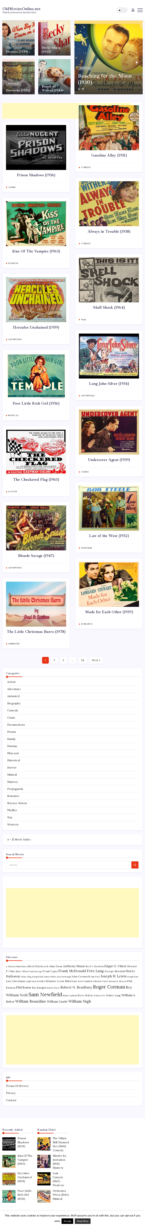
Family (11, 739)
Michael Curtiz (101, 981)
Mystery (12, 781)
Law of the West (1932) (109, 535)
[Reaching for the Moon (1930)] (108, 57)
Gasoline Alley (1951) (109, 155)
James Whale (50, 976)
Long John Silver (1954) (109, 383)
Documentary (16, 724)
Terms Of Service (17, 1086)
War (10, 817)
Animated (13, 696)
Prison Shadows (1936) (36, 175)
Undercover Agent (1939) (109, 459)
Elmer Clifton (22, 971)
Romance (13, 796)
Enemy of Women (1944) (52, 88)
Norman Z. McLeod (117, 981)
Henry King (26, 976)
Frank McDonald (72, 971)
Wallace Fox (99, 995)
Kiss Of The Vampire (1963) (36, 251)
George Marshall (115, 971)
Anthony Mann (74, 966)
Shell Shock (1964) (109, 307)
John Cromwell (81, 976)
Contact (11, 1100)
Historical (13, 760)
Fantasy (12, 746)
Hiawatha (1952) (18, 90)
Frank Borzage (35, 971)
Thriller (12, 810)
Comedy (12, 710)
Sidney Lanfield (70, 995)
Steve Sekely (85, 995)
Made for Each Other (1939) (109, 611)
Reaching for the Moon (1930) (105, 79)
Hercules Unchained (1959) (36, 327)
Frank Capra (50, 971)
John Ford (95, 976)
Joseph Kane (132, 976)
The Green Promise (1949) (17, 49)
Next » (96, 660)
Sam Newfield (45, 994)
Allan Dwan (55, 966)
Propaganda (15, 789)
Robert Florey (53, 988)
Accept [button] (67, 1221)
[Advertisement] (66, 111)
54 (82, 660)
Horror (11, 767)
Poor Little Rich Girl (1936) (36, 403)
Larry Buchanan (15, 981)
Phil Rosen (23, 987)
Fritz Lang (95, 971)
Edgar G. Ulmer (115, 966)
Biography (14, 703)
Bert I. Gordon (95, 966)
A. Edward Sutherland (16, 966)
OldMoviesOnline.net (21, 8)
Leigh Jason (31, 981)
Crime (11, 717)
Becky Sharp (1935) (51, 49)
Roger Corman (109, 987)
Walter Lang (113, 995)
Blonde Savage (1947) (36, 555)
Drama (11, 731)
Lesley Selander (46, 981)
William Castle (57, 1002)
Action (11, 682)
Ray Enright (39, 987)
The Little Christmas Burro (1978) (36, 631)
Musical (12, 774)
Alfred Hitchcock (37, 966)
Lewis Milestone (67, 981)
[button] (122, 10)
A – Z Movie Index (19, 839)
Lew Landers (86, 981)
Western (12, 824)
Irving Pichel (38, 976)
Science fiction (17, 803)
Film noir (13, 753)
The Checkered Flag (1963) (36, 479)
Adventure (14, 689)
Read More (82, 1221)
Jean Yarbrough (64, 976)
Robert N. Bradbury (76, 987)
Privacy (11, 1093)
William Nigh (79, 1001)
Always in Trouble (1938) (109, 231)
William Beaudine (30, 1001)
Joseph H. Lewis (113, 976)
